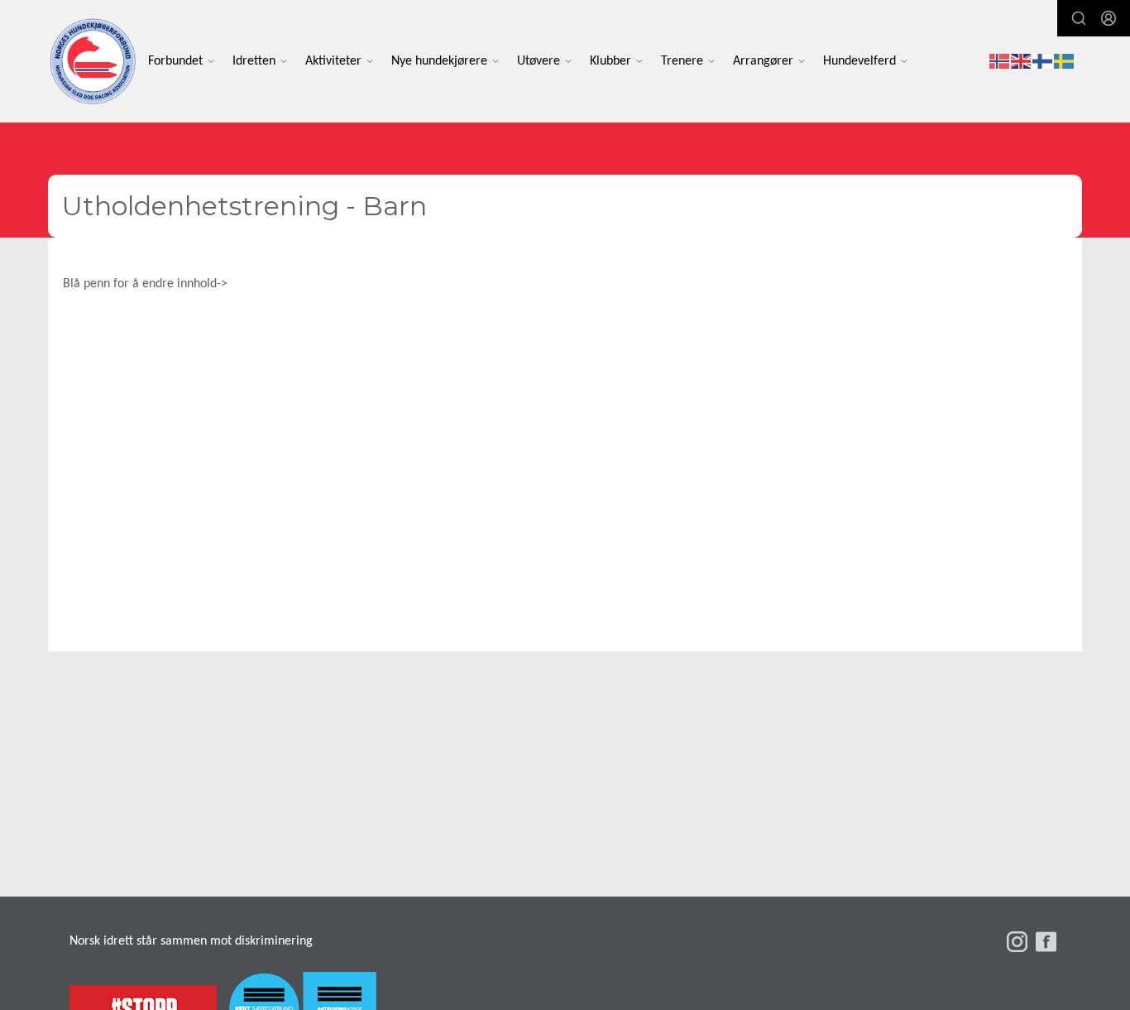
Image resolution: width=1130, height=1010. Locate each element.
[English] (1021, 61)
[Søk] (1079, 18)
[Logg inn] (1108, 18)
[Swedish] (1064, 61)
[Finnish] (1043, 61)
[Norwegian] (1000, 61)
